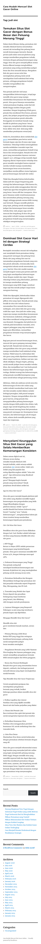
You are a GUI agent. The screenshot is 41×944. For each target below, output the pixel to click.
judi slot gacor (30, 226)
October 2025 (10, 889)
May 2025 (8, 903)
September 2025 (11, 892)
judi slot (23, 226)
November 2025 (11, 887)
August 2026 (10, 863)
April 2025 (9, 905)
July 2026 (8, 865)
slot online (30, 431)
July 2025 (8, 897)
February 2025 (10, 910)
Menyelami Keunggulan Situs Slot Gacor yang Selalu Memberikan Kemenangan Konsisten (19, 445)
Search (5, 789)
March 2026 (9, 876)
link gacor (6, 228)
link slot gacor (19, 228)
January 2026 (10, 881)
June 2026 (9, 868)
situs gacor (28, 228)
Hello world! (30, 848)
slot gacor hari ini (21, 431)
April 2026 (9, 873)
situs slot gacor (7, 230)
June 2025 (9, 900)
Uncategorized (10, 931)
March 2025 (9, 908)
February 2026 (10, 879)
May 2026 (9, 871)
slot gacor (19, 230)
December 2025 (11, 884)
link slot (12, 228)
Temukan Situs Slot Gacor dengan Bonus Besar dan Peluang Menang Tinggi (17, 33)
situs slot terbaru (14, 429)
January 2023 (10, 916)
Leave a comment (29, 230)
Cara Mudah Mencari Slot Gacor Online (17, 8)
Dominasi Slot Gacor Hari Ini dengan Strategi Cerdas (20, 241)
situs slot (34, 228)
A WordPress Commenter (13, 848)
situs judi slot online (9, 427)
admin (8, 226)
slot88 (36, 431)
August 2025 (10, 895)
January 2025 (10, 913)
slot (14, 230)
